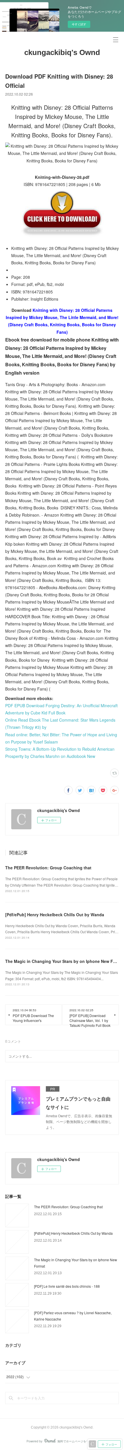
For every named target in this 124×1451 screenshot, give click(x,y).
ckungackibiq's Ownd (62, 52)
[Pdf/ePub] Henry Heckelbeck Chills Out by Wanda (54, 914)
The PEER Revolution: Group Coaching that (48, 867)
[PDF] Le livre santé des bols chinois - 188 (67, 1286)
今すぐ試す (79, 24)
